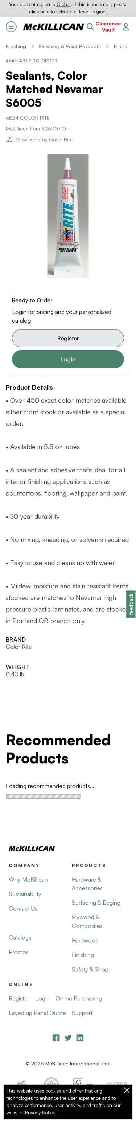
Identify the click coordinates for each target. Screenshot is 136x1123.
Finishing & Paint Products (70, 46)
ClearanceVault (108, 27)
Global (64, 4)
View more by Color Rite (44, 139)
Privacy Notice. (41, 1112)
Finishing (16, 46)
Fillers (120, 46)
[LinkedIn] (80, 1037)
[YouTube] (68, 1037)
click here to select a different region (67, 11)
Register (68, 338)
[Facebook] (56, 1037)
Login (68, 359)
